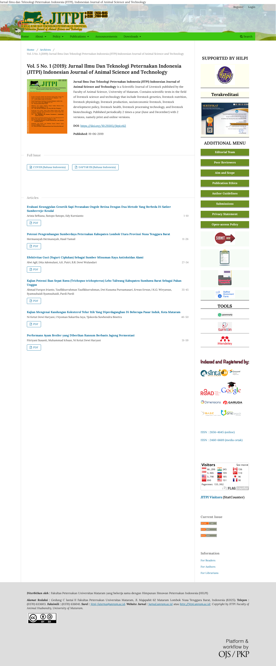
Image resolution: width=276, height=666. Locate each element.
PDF (35, 223)
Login (251, 7)
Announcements (106, 36)
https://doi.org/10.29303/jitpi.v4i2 (103, 126)
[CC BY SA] (42, 622)
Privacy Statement (225, 214)
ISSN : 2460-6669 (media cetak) (221, 440)
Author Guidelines (225, 193)
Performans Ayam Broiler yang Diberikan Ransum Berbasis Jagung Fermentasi (81, 335)
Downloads (131, 36)
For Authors (208, 566)
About (39, 36)
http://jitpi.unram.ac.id (195, 604)
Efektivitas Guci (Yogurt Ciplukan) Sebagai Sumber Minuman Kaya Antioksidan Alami (85, 257)
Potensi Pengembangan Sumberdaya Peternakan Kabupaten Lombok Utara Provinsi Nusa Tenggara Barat (98, 234)
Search (247, 36)
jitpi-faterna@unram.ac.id (108, 604)
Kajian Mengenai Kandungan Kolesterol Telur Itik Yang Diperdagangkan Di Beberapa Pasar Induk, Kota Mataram (103, 312)
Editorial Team (225, 152)
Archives (45, 49)
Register (238, 7)
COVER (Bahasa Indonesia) (49, 167)
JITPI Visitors (211, 497)
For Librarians (209, 573)
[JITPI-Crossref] (231, 375)
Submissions (225, 204)
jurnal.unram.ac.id (161, 604)
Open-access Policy (225, 224)
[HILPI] (225, 84)
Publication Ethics (224, 183)
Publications (78, 36)
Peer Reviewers (225, 162)
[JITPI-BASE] (211, 415)
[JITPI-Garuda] (232, 404)
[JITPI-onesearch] (231, 415)
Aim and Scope (225, 173)
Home (25, 36)
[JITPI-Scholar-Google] (231, 394)
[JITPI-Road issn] (211, 394)
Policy (57, 36)
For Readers (208, 560)
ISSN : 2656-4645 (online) (218, 432)
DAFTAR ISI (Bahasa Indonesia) (97, 167)
